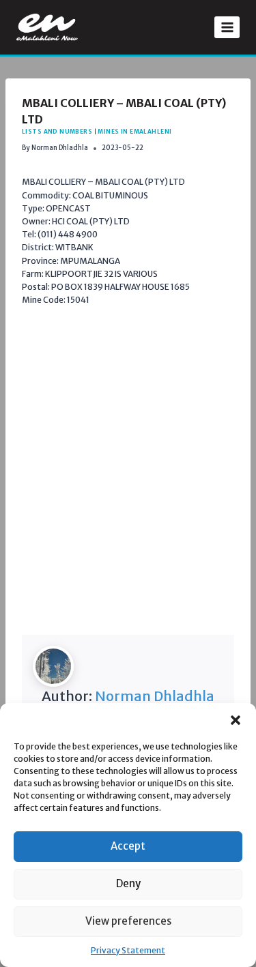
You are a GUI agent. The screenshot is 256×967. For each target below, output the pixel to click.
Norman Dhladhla (59, 148)
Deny (128, 883)
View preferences (128, 920)
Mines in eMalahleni (134, 131)
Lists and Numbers (57, 131)
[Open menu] (227, 27)
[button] (235, 720)
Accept (128, 845)
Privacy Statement (128, 950)
